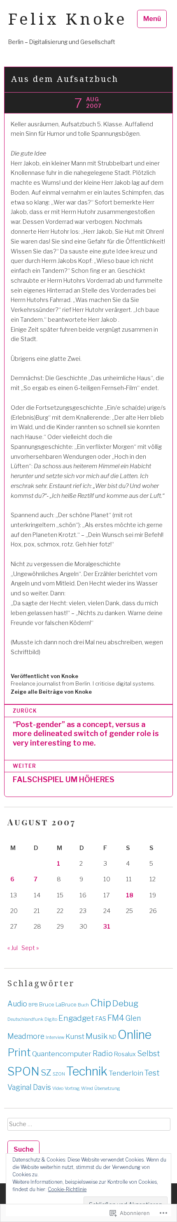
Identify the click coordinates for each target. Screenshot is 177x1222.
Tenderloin (126, 1073)
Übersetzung (107, 1088)
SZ (46, 1072)
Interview (55, 1037)
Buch (83, 1005)
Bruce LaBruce (58, 1004)
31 (106, 926)
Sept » (30, 948)
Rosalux (125, 1054)
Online (134, 1034)
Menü (152, 19)
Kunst (74, 1036)
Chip (100, 1003)
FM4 (115, 1018)
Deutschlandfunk (25, 1019)
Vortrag (72, 1088)
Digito (50, 1019)
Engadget (76, 1018)
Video (57, 1088)
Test (151, 1073)
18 (129, 895)
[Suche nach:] (88, 1127)
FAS (100, 1018)
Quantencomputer (61, 1053)
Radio (103, 1053)
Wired (87, 1088)
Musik (97, 1036)
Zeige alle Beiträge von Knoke (51, 692)
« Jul (12, 948)
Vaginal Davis (29, 1087)
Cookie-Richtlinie (67, 1189)
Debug (125, 1003)
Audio (17, 1003)
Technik (86, 1071)
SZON (59, 1074)
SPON (23, 1071)
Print (19, 1052)
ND (112, 1037)
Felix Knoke (68, 19)
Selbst (148, 1053)
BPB (33, 1005)
